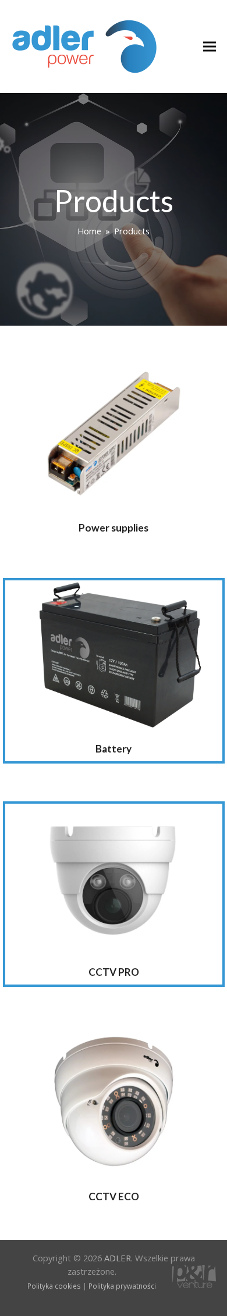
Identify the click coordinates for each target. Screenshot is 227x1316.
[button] (209, 47)
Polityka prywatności (122, 1285)
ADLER (117, 1258)
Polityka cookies (54, 1285)
